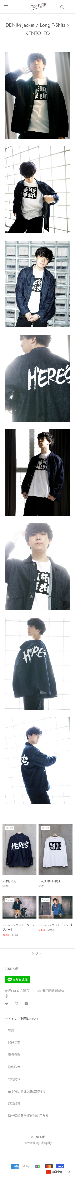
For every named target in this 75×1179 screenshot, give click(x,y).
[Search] (62, 7)
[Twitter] (6, 1003)
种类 (35, 953)
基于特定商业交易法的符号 (26, 1091)
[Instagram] (16, 1003)
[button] (58, 1172)
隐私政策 (14, 1067)
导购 (11, 1030)
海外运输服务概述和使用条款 (28, 1116)
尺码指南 (14, 1042)
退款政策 (14, 1103)
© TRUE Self (38, 1137)
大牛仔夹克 (9, 881)
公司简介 (14, 1079)
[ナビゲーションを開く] (6, 7)
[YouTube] (26, 1003)
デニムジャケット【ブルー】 (56, 925)
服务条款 (14, 1054)
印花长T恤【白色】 (50, 881)
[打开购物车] (69, 7)
